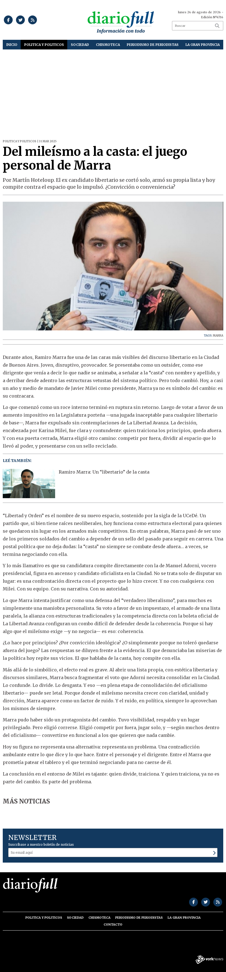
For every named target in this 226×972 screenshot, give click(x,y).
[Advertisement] (113, 91)
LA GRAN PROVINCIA (202, 45)
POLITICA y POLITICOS (44, 45)
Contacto (113, 924)
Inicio (11, 45)
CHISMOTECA (108, 45)
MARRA (218, 335)
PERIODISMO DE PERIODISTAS (153, 45)
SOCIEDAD (80, 45)
